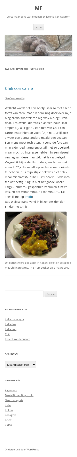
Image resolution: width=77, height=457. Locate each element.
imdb (28, 197)
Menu (39, 27)
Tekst (52, 263)
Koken (44, 263)
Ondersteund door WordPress (22, 449)
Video (8, 425)
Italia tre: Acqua (14, 319)
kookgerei (11, 415)
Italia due (10, 324)
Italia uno (10, 329)
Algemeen (11, 390)
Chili (7, 334)
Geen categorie (14, 400)
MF (38, 8)
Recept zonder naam (17, 339)
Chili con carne (19, 88)
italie (8, 405)
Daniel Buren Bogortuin (19, 395)
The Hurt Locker (39, 267)
